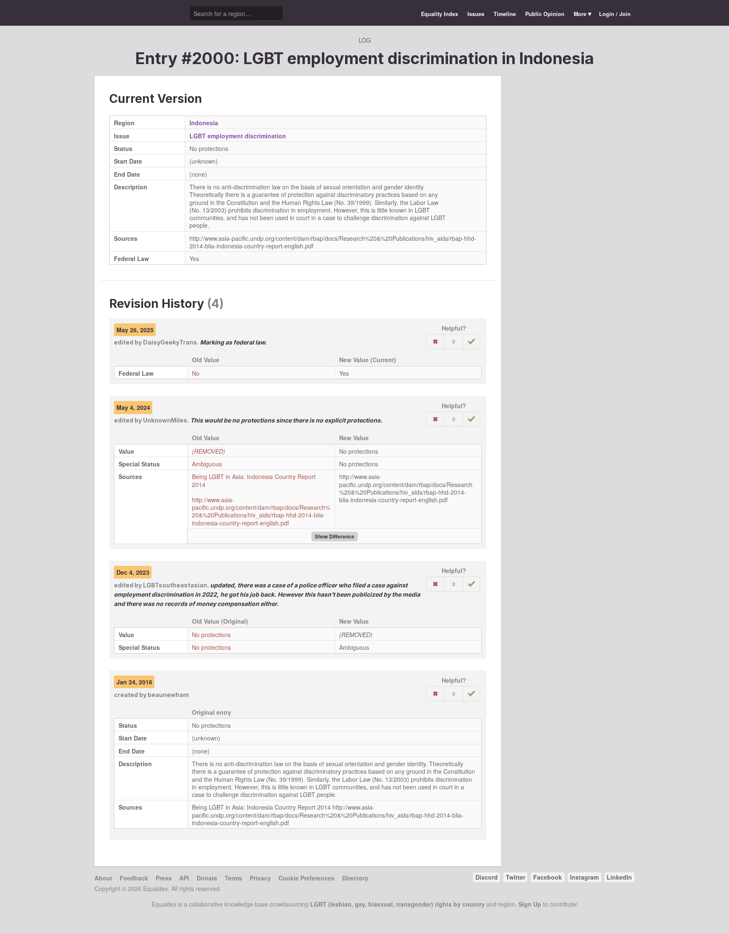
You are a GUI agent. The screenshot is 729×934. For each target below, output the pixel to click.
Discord (486, 877)
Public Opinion (544, 14)
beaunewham (168, 694)
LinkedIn (619, 877)
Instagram (584, 877)
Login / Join (615, 14)
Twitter (515, 877)
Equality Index (439, 14)
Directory (355, 878)
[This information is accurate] (471, 341)
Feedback (134, 878)
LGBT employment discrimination (237, 136)
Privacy (260, 878)
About (103, 878)
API (184, 878)
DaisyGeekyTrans (170, 342)
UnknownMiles (165, 420)
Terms (233, 878)
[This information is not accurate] (435, 341)
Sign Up (529, 904)
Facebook (547, 877)
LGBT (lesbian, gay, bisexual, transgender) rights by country (397, 904)
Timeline (505, 14)
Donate (207, 878)
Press (164, 878)
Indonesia (556, 58)
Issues (475, 14)
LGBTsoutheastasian (175, 585)
